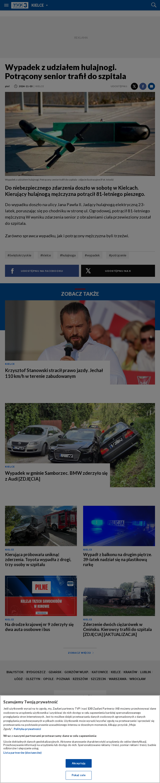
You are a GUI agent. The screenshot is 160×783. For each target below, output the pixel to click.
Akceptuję (78, 763)
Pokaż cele (79, 775)
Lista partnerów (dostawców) (22, 752)
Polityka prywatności (27, 729)
